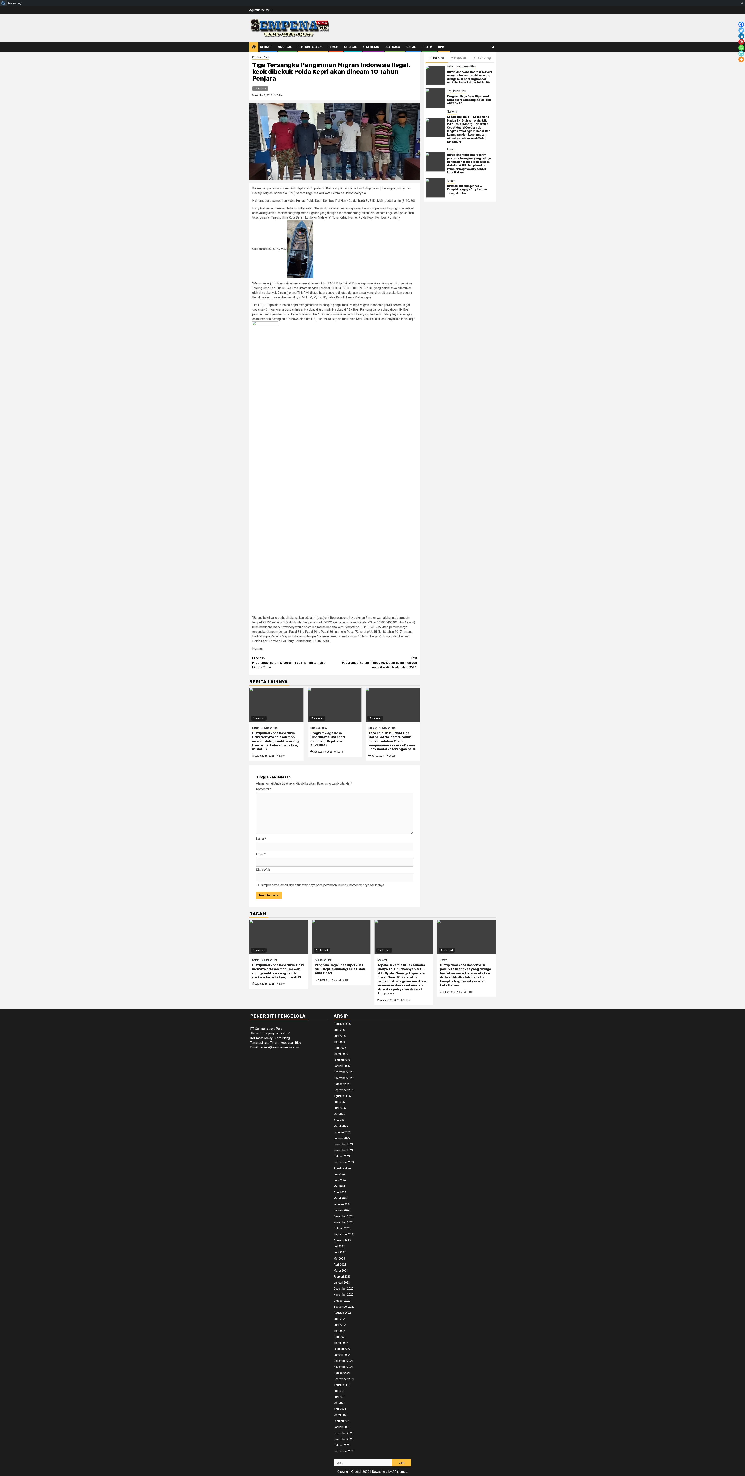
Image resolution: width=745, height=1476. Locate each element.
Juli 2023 (339, 1246)
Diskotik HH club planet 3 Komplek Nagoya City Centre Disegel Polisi (467, 189)
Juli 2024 (339, 1174)
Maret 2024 (341, 1198)
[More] (741, 59)
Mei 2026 (339, 1041)
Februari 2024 (342, 1204)
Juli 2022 (339, 1318)
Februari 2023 (342, 1276)
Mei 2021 (339, 1403)
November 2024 (343, 1150)
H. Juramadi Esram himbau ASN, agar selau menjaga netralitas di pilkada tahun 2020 (379, 662)
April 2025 (340, 1120)
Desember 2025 (343, 1072)
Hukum (333, 47)
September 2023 (344, 1234)
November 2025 (343, 1078)
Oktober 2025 (342, 1084)
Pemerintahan (308, 47)
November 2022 (343, 1294)
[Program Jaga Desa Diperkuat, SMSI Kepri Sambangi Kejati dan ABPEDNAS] (335, 705)
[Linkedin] (741, 36)
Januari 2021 (342, 1427)
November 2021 (343, 1366)
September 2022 (344, 1306)
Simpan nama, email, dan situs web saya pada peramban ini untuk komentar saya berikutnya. (323, 885)
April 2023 (340, 1264)
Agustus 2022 (342, 1312)
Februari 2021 (342, 1421)
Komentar (263, 789)
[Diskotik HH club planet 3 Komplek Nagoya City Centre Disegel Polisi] (435, 188)
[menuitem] (3, 3)
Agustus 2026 (342, 1023)
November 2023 (343, 1222)
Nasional (285, 47)
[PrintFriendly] (741, 54)
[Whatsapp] (741, 48)
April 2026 (340, 1047)
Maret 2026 (341, 1053)
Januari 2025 (342, 1138)
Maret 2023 (341, 1270)
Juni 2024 (340, 1180)
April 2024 (340, 1192)
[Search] (492, 47)
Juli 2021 (339, 1391)
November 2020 (343, 1439)
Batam (255, 728)
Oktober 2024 (342, 1156)
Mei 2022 (339, 1330)
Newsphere (380, 1471)
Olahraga (392, 47)
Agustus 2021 (342, 1384)
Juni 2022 (340, 1324)
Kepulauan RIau (260, 57)
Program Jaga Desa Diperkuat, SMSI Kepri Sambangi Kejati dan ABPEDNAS (327, 739)
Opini (441, 47)
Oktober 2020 (342, 1445)
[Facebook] (741, 24)
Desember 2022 (343, 1288)
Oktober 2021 (342, 1372)
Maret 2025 (341, 1126)
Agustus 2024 (342, 1168)
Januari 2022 (342, 1354)
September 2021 (344, 1378)
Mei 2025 (339, 1114)
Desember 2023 (343, 1216)
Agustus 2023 (342, 1240)
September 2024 (344, 1162)
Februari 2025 (342, 1132)
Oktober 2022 (342, 1300)
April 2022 (340, 1336)
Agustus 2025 (342, 1096)
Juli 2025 (339, 1102)
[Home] (254, 47)
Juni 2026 (340, 1035)
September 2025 (344, 1090)
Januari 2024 (342, 1210)
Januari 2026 (342, 1065)
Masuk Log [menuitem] (14, 3)
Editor (280, 95)
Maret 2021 (341, 1415)
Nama (261, 839)
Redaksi (266, 47)
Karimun (372, 728)
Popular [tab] (460, 58)
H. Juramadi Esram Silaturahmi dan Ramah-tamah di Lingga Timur (289, 662)
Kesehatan (371, 47)
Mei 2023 (339, 1258)
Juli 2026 (339, 1029)
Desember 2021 (343, 1360)
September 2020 (344, 1451)
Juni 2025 (340, 1108)
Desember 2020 (343, 1433)
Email (261, 854)
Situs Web (263, 870)
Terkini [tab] (438, 58)
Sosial (411, 47)
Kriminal (350, 47)
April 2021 (340, 1409)
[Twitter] (741, 30)
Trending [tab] (483, 58)
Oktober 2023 (342, 1228)
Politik (427, 47)
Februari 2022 (342, 1348)
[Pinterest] (741, 42)
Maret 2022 (341, 1342)
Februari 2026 (342, 1059)
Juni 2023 (340, 1252)
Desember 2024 (343, 1144)
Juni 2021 (340, 1397)
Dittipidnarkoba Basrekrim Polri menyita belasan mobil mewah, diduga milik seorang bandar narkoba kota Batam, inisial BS (275, 741)
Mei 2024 (339, 1186)
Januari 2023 (342, 1282)
